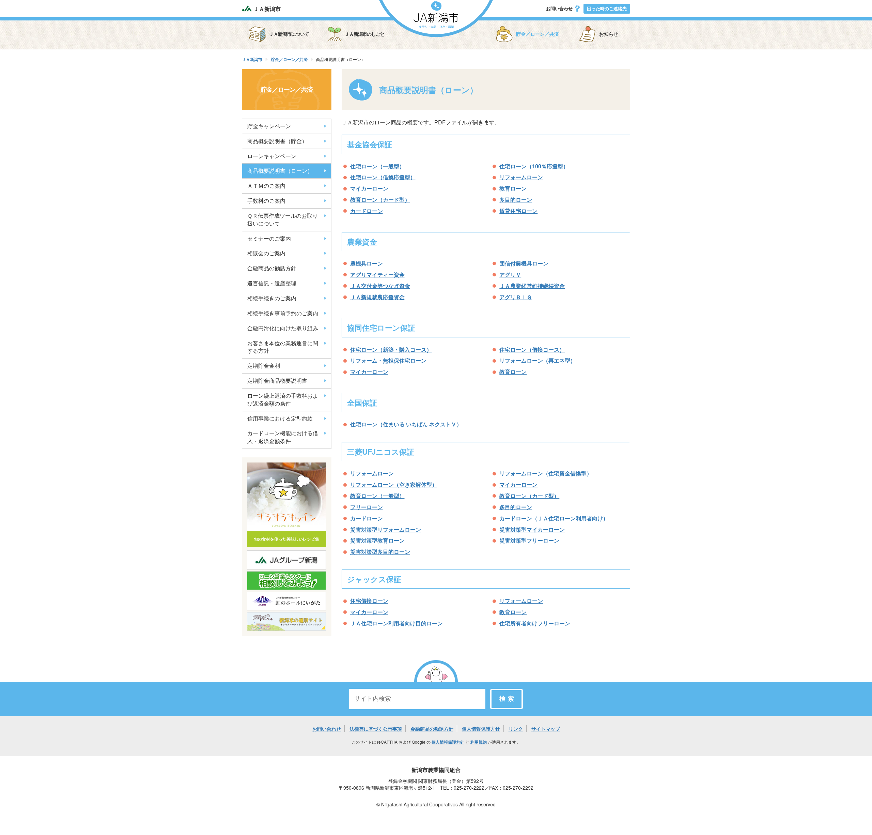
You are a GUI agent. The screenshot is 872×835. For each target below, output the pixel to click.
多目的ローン (515, 199)
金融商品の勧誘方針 (271, 268)
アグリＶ (510, 274)
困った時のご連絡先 (607, 8)
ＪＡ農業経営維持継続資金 (532, 286)
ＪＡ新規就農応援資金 (377, 297)
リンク (516, 728)
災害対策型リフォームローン (385, 529)
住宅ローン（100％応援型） (534, 166)
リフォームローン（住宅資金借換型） (545, 473)
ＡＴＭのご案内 (266, 185)
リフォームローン (521, 177)
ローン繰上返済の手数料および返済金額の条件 (282, 399)
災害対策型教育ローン (377, 540)
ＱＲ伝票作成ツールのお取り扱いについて (282, 219)
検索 (507, 698)
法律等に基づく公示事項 (375, 728)
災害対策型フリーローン (529, 540)
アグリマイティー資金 (377, 274)
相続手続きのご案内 (271, 298)
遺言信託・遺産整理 (271, 283)
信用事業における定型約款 (280, 418)
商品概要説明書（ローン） (280, 170)
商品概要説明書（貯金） (277, 141)
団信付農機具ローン (523, 263)
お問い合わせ (560, 8)
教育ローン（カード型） (380, 199)
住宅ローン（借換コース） (532, 349)
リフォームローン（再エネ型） (537, 360)
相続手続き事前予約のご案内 (282, 313)
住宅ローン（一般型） (377, 166)
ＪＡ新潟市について (289, 34)
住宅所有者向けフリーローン (534, 623)
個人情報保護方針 (481, 728)
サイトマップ (545, 728)
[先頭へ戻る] (436, 681)
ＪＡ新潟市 (266, 9)
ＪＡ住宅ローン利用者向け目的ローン (396, 623)
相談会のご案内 (266, 253)
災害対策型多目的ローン (380, 552)
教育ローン (513, 188)
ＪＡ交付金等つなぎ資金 (380, 286)
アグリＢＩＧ (515, 297)
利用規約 (478, 742)
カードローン (366, 211)
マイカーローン (369, 188)
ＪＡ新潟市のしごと (365, 34)
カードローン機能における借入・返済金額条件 (282, 437)
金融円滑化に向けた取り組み (282, 328)
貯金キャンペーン (269, 126)
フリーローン (366, 507)
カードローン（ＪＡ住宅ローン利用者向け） (553, 518)
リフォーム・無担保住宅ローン (388, 360)
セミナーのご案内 (269, 238)
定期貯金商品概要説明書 (277, 380)
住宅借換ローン (369, 601)
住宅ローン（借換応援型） (383, 177)
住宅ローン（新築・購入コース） (391, 349)
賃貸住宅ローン (518, 211)
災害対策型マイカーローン (532, 529)
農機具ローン (366, 263)
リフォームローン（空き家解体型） (393, 484)
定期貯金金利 (263, 365)
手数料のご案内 (266, 200)
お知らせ (608, 34)
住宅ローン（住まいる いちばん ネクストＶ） (406, 424)
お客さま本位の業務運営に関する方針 (282, 347)
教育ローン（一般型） (377, 496)
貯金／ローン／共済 (537, 34)
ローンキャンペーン (271, 156)
